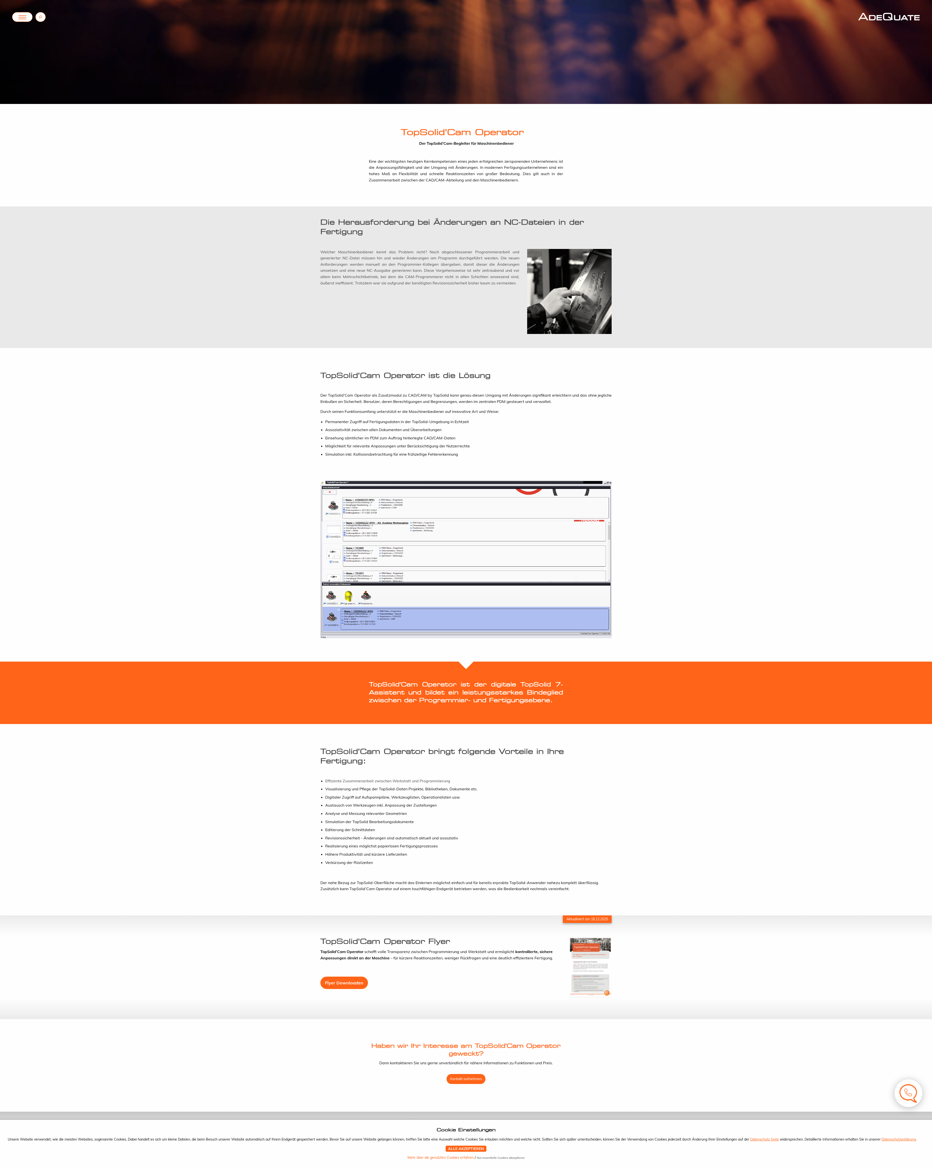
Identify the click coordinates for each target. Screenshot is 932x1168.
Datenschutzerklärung (899, 1139)
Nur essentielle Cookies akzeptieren (501, 1157)
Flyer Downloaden (344, 983)
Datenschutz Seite (764, 1139)
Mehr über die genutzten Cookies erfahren (441, 1157)
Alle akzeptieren (466, 1148)
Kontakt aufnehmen (466, 1079)
